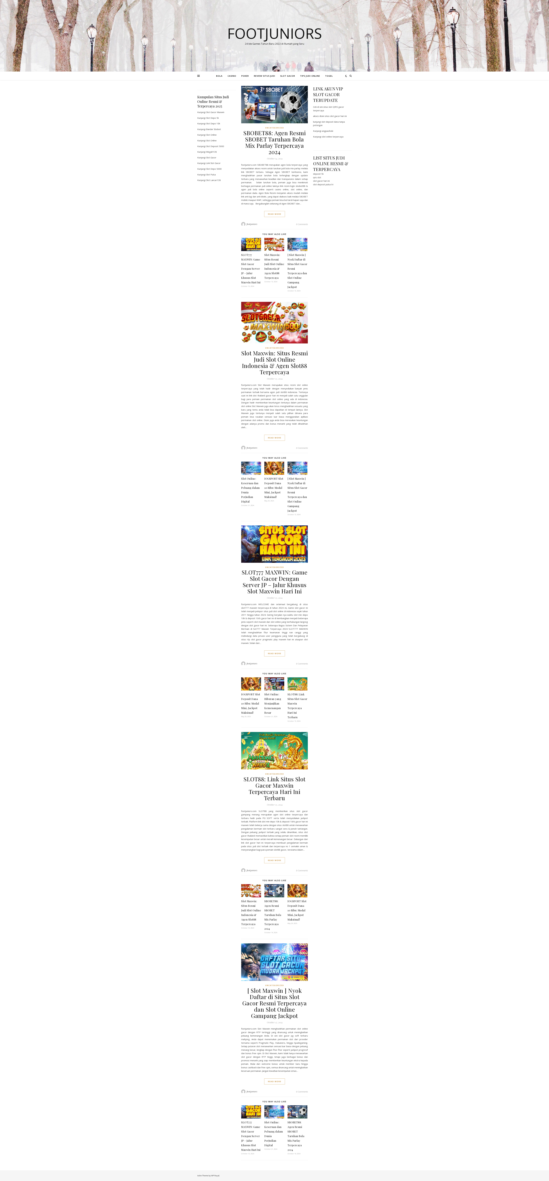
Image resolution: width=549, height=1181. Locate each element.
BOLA (219, 75)
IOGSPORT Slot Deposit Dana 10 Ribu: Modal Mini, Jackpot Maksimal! (273, 488)
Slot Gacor (211, 157)
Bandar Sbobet (213, 129)
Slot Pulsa (211, 174)
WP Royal (215, 1175)
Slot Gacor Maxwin (215, 112)
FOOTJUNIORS (274, 33)
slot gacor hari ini (321, 180)
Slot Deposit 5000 (215, 146)
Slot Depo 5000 (214, 168)
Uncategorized (274, 128)
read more (274, 214)
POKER (245, 75)
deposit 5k (318, 173)
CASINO (232, 75)
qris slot (317, 177)
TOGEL (329, 75)
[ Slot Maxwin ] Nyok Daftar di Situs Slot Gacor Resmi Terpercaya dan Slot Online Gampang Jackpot (274, 1003)
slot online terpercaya (332, 136)
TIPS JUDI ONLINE (310, 75)
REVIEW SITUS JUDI (264, 75)
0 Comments (302, 224)
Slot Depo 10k (213, 123)
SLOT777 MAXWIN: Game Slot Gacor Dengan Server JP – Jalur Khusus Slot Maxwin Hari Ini (251, 268)
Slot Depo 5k (212, 117)
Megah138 (211, 151)
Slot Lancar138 (213, 180)
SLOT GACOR (287, 75)
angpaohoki (327, 130)
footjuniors (252, 224)
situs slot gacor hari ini (336, 116)
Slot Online (211, 134)
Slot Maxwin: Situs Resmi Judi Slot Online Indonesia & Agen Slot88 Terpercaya (274, 362)
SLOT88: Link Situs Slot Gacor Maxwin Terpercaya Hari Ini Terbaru (274, 788)
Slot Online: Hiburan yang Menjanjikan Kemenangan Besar (272, 703)
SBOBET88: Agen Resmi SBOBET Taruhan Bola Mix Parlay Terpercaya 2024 (274, 142)
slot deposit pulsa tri (323, 184)
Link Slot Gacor (213, 163)
